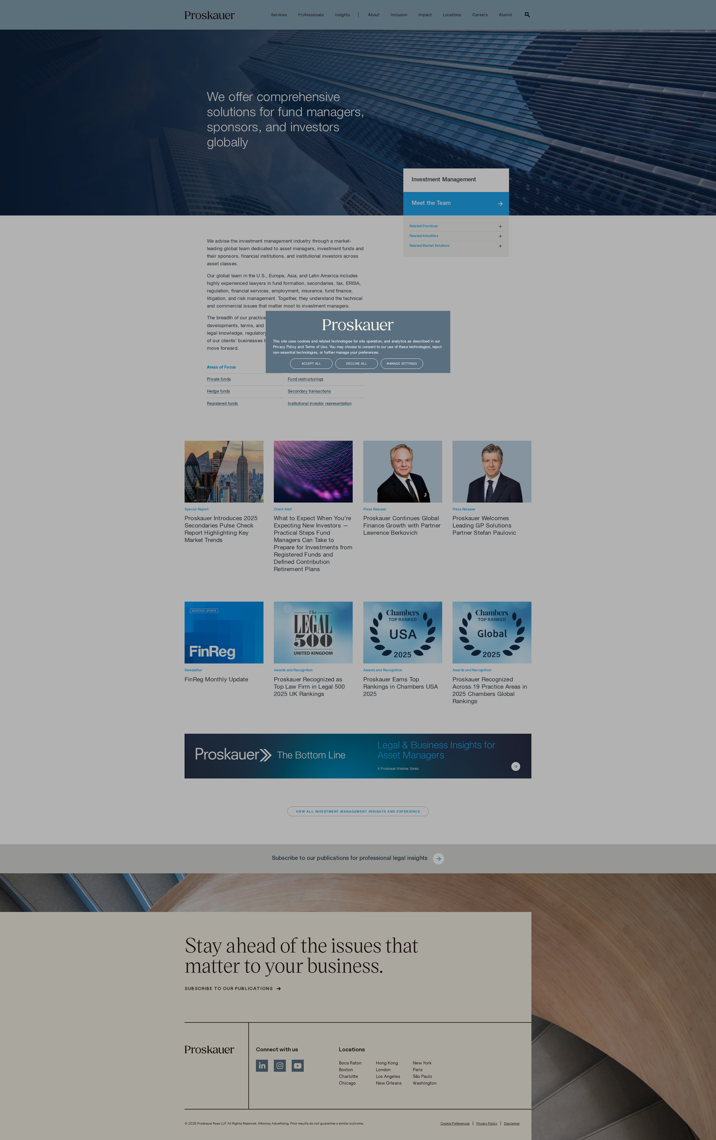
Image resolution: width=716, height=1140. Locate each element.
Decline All (356, 364)
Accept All (311, 364)
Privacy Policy (284, 347)
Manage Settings (402, 364)
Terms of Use (316, 347)
